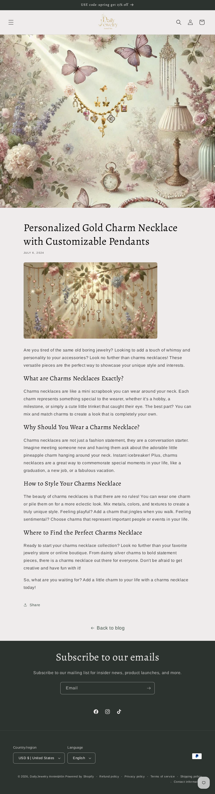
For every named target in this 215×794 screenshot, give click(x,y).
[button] (11, 22)
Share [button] (35, 605)
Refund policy (109, 776)
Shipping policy (191, 776)
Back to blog (111, 628)
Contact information (188, 781)
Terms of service (162, 776)
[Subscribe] (148, 688)
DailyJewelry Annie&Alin (47, 776)
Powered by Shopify (79, 776)
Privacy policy (135, 776)
